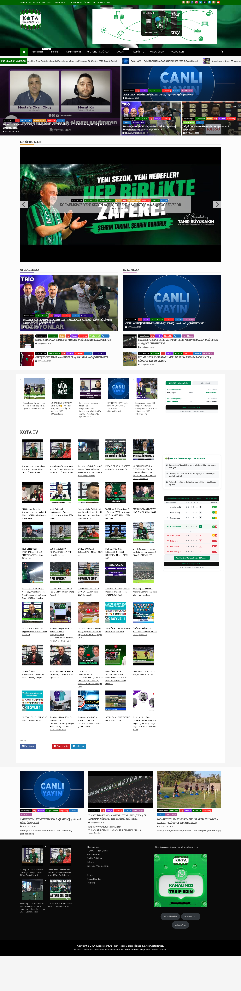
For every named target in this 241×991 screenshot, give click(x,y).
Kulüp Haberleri (31, 142)
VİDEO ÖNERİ (157, 51)
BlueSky (188, 2)
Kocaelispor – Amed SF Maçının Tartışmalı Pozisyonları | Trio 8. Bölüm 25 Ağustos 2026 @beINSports (108, 61)
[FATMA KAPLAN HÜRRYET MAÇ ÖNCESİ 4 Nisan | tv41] (143, 530)
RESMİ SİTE (138, 51)
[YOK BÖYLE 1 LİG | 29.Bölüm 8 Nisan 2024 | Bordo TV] (32, 738)
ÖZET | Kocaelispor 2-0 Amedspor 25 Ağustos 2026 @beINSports (71, 392)
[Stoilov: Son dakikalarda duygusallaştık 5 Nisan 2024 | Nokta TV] (32, 649)
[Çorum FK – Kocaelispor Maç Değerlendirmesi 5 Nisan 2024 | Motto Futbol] (115, 609)
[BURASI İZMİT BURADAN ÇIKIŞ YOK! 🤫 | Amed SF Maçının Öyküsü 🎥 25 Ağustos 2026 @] (62, 424)
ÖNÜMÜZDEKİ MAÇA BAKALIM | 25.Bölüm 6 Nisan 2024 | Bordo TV (145, 667)
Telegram (209, 2)
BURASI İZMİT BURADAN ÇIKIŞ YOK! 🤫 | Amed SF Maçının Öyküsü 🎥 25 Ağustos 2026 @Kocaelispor (61, 443)
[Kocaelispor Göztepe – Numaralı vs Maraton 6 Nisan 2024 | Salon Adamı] (143, 609)
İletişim (87, 2)
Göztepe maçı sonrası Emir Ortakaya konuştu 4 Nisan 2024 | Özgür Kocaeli (33, 504)
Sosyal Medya (60, 2)
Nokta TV (178, 389)
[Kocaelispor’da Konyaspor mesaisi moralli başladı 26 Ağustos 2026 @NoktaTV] (34, 424)
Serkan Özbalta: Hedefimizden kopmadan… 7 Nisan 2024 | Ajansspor (34, 710)
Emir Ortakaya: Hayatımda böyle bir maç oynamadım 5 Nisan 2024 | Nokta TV (144, 587)
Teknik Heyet (189, 122)
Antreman (155, 389)
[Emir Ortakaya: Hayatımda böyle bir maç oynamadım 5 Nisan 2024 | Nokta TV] (143, 570)
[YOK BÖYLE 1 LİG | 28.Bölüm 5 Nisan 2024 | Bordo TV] (115, 649)
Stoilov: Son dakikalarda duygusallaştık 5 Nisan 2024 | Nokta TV (34, 667)
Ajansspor (200, 119)
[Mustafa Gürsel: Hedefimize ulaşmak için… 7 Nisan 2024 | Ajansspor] (60, 692)
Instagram (196, 2)
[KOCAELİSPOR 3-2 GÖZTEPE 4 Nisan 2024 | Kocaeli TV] (115, 487)
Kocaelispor (40, 50)
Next (217, 221)
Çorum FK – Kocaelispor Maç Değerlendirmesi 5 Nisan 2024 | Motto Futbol (117, 627)
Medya (54, 51)
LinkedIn (200, 2)
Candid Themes (158, 984)
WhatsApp (213, 2)
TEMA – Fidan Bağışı (97, 885)
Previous (24, 221)
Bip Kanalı (183, 2)
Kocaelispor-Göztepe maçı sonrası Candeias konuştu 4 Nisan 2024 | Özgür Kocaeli (61, 504)
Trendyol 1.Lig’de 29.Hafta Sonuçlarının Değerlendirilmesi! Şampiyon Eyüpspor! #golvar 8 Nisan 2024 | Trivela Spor (62, 758)
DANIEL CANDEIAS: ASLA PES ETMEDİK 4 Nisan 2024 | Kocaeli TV (62, 627)
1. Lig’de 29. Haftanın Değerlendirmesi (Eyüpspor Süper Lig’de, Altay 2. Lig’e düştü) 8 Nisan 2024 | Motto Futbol (144, 758)
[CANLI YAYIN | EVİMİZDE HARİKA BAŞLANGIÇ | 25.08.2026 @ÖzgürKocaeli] (118, 424)
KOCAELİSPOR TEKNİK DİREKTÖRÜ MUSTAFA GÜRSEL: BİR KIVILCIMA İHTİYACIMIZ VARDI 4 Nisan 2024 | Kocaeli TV (144, 507)
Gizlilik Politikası (75, 2)
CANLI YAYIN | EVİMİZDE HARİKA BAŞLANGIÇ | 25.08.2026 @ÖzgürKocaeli (158, 94)
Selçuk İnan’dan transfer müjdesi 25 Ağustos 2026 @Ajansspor (197, 61)
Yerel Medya (187, 91)
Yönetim (157, 218)
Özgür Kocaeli (155, 91)
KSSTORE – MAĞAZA (98, 51)
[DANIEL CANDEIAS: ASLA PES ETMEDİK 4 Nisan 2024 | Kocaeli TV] (60, 609)
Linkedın (79, 781)
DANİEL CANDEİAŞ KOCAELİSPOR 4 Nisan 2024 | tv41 (90, 587)
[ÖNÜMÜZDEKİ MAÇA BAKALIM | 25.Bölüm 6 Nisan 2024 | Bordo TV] (143, 649)
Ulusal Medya (138, 122)
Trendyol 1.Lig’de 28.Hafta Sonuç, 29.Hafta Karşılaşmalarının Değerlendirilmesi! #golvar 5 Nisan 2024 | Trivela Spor (62, 670)
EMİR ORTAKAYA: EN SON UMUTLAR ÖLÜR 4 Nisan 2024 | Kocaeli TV (88, 627)
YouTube (218, 2)
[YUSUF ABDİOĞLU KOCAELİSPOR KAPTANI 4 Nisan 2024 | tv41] (60, 570)
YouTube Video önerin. (101, 2)
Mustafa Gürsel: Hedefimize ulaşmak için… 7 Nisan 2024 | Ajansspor (62, 710)
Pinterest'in (62, 781)
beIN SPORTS (141, 119)
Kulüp (209, 119)
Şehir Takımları (73, 51)
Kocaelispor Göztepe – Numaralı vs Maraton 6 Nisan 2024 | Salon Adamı (145, 627)
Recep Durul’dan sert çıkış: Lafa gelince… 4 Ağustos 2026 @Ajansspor (120, 222)
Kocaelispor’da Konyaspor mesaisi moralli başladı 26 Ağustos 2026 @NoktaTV (42, 127)
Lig (137, 91)
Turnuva (121, 50)
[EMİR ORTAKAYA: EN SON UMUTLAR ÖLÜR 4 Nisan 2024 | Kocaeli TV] (88, 609)
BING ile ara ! (190, 951)
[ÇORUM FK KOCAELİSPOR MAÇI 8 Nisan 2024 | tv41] (143, 692)
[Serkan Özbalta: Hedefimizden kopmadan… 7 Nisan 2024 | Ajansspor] (32, 692)
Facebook (192, 2)
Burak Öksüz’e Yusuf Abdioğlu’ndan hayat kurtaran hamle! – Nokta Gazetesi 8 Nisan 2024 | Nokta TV (115, 713)
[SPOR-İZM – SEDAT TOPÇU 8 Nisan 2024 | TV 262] (115, 738)
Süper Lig (167, 91)
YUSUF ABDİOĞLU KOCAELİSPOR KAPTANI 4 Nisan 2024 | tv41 (61, 587)
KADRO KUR (177, 51)
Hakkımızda (47, 2)
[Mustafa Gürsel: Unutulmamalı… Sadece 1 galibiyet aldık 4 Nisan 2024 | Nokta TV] (60, 530)
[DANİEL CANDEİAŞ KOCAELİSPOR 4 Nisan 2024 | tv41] (88, 570)
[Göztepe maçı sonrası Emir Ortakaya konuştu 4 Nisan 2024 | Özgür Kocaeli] (32, 487)
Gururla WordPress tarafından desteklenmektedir (98, 984)
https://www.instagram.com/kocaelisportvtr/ (176, 882)
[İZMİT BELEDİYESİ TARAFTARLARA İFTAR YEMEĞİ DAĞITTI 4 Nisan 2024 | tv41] (32, 570)
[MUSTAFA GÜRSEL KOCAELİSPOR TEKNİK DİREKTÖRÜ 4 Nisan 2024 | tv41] (115, 570)
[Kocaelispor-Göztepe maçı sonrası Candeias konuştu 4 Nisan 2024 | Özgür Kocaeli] (60, 487)
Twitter (45, 781)
